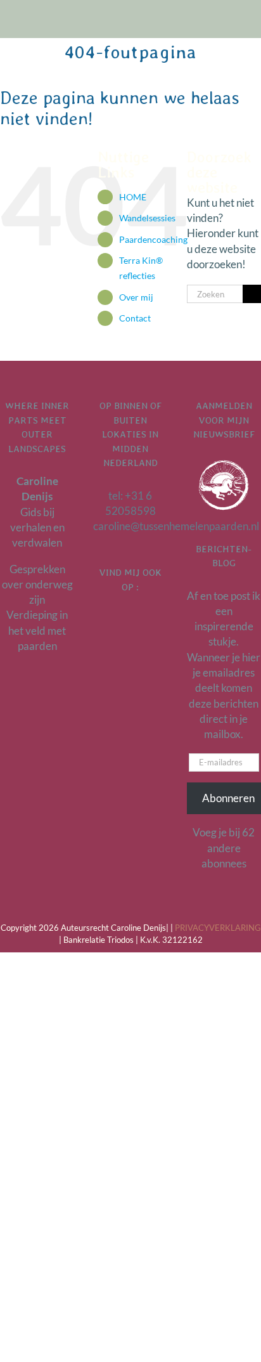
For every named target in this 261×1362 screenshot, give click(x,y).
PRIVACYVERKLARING (218, 928)
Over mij (136, 297)
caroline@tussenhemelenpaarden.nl (176, 526)
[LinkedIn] (114, 620)
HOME (132, 196)
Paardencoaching (153, 239)
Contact (135, 318)
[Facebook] (130, 620)
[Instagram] (147, 620)
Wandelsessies (147, 217)
